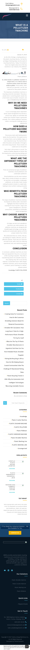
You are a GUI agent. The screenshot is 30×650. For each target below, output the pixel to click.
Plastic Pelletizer (22, 431)
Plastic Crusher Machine (19, 420)
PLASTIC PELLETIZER (21, 270)
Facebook (19, 289)
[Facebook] (12, 570)
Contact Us (15, 533)
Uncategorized (22, 448)
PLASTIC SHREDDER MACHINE (17, 434)
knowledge (12, 270)
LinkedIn (18, 293)
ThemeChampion (19, 641)
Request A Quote (23, 604)
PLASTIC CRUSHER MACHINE (18, 423)
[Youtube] (4, 570)
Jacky (5, 50)
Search (7, 303)
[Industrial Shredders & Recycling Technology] (10, 16)
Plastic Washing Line (20, 441)
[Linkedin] (8, 570)
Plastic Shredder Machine (19, 438)
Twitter (19, 284)
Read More (12, 468)
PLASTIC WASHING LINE (19, 445)
